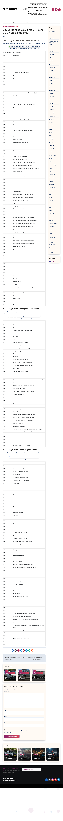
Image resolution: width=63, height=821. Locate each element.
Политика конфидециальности (39, 14)
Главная (5, 768)
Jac (50, 129)
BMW (50, 54)
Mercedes (51, 155)
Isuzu (50, 122)
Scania (50, 194)
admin (8, 677)
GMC (4, 26)
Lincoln (50, 148)
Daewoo (51, 86)
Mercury (51, 158)
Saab (50, 190)
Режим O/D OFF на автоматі (38, 757)
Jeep (50, 135)
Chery (50, 70)
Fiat (50, 99)
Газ (6, 671)
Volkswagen (52, 223)
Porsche (51, 181)
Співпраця (39, 16)
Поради (51, 38)
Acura (50, 44)
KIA (50, 138)
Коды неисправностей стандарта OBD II (38, 8)
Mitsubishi (51, 164)
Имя (5, 710)
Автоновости (42, 4)
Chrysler (51, 77)
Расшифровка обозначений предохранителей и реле (35, 12)
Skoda (50, 200)
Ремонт (45, 3)
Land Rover (51, 142)
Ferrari (50, 96)
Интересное (35, 4)
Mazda (50, 151)
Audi (50, 51)
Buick (50, 60)
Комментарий (7, 691)
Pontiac (51, 177)
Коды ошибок (52, 34)
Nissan (50, 168)
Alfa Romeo (51, 47)
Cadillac (51, 67)
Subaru (50, 210)
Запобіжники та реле (28, 769)
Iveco (50, 125)
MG (50, 161)
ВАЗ (50, 230)
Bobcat (50, 57)
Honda (50, 109)
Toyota (50, 217)
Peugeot (51, 174)
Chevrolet (51, 73)
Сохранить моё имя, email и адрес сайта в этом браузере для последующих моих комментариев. (22, 731)
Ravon (50, 184)
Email (5, 716)
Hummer (51, 112)
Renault (51, 187)
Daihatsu (51, 90)
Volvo (50, 226)
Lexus (50, 145)
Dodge (50, 93)
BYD (50, 64)
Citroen (50, 80)
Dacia (50, 83)
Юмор (50, 252)
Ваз (50, 247)
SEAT (50, 197)
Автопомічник (15, 9)
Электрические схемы (39, 6)
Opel (50, 171)
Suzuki (50, 213)
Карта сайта (39, 10)
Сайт (5, 722)
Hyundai (51, 116)
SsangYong (51, 207)
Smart (50, 203)
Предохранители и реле (36, 3)
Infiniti (50, 119)
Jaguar (50, 132)
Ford (50, 103)
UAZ (21, 671)
